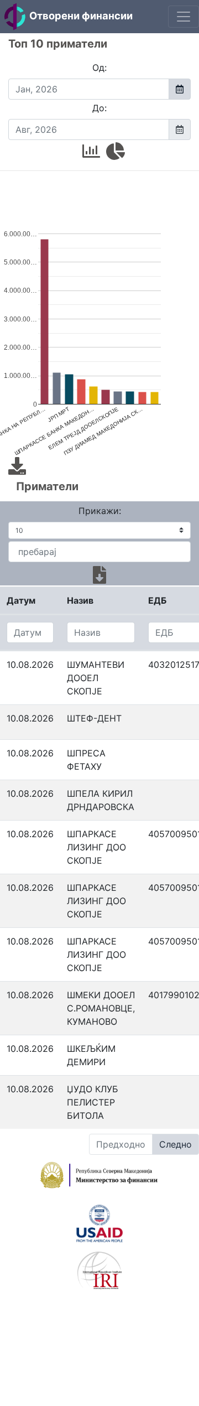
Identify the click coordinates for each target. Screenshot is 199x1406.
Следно (175, 1144)
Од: (99, 67)
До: (99, 107)
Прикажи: (99, 510)
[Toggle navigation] (183, 17)
